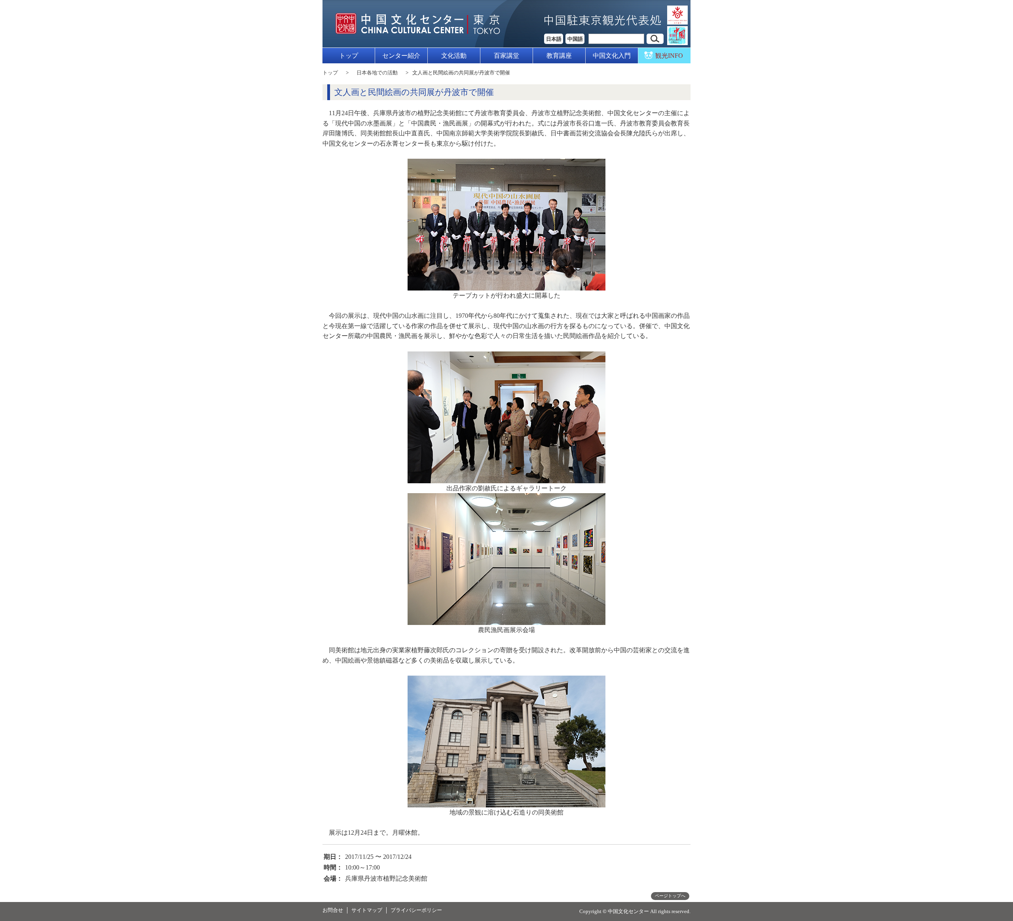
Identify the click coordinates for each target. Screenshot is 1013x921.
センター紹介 (401, 55)
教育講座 (559, 55)
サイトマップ (366, 910)
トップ (348, 55)
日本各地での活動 (377, 73)
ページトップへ (670, 896)
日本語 (554, 39)
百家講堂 (506, 55)
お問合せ (332, 910)
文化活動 (454, 55)
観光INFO (669, 55)
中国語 (575, 39)
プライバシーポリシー (416, 910)
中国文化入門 (612, 55)
